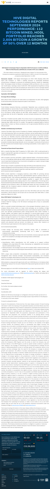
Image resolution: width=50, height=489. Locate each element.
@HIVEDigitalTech (29, 273)
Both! (5, 465)
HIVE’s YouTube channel (7, 275)
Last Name (14, 449)
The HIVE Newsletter (8, 463)
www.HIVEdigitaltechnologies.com (10, 273)
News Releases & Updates (9, 462)
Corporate (4, 476)
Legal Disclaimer (26, 476)
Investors (4, 479)
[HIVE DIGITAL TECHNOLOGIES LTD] (11, 2)
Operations (4, 477)
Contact (3, 482)
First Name (4, 449)
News (3, 481)
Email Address (5, 454)
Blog (2, 484)
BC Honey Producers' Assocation (40, 480)
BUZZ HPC (4, 485)
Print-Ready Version (44, 62)
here (29, 268)
